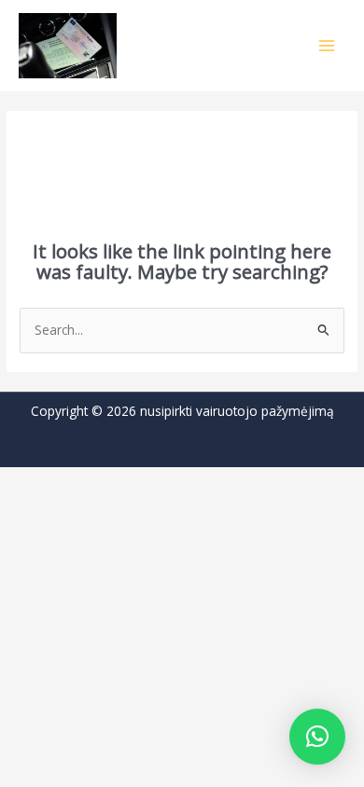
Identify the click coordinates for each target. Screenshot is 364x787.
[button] (317, 737)
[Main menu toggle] (327, 45)
